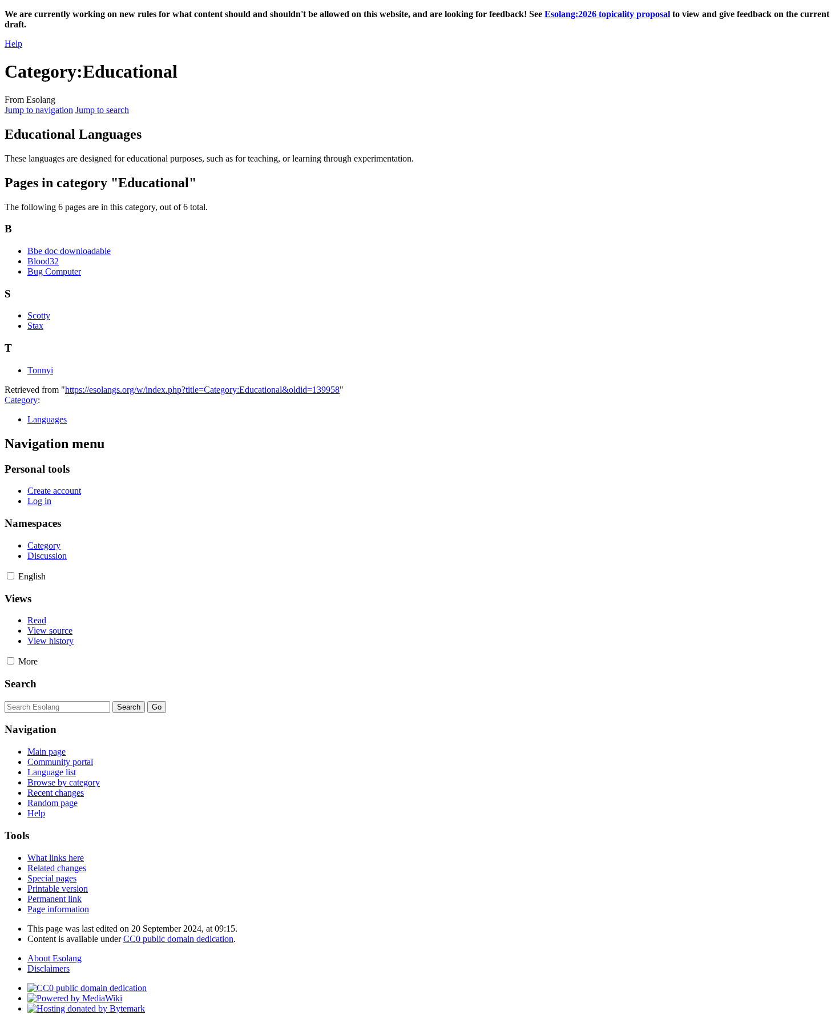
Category (21, 400)
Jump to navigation (39, 110)
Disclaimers (48, 968)
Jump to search (102, 110)
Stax (35, 326)
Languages (47, 419)
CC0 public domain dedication (178, 939)
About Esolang (54, 958)
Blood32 (43, 261)
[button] (10, 575)
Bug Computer (54, 271)
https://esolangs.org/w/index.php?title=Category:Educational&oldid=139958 (202, 389)
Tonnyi (40, 370)
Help (13, 44)
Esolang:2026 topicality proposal (607, 14)
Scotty (38, 315)
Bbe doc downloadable (69, 251)
